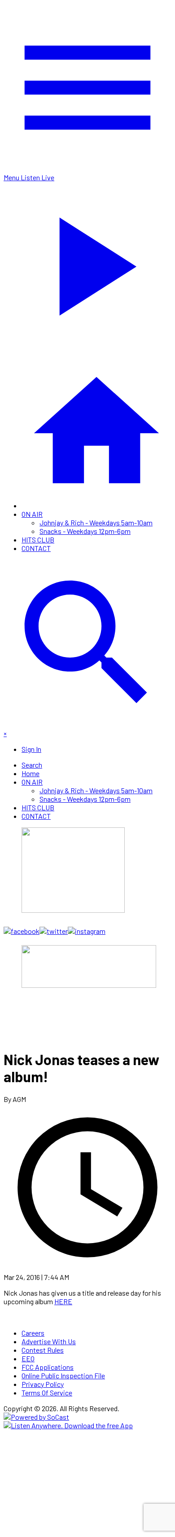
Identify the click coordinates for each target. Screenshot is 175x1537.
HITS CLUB (38, 539)
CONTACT (36, 548)
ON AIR (32, 514)
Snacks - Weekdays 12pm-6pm (85, 531)
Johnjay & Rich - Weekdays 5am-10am (96, 522)
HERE (63, 1301)
